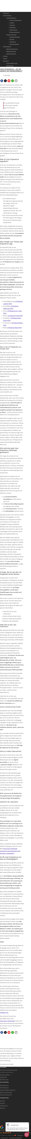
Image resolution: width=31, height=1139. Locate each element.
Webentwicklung (7, 46)
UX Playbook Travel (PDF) (15, 316)
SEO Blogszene (4, 1087)
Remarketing (13, 27)
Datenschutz (4, 1106)
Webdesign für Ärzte (11, 51)
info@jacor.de (4, 1012)
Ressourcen (6, 61)
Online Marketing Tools (11, 63)
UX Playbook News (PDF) (14, 328)
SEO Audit (12, 39)
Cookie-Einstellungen (15, 1138)
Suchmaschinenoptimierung (8, 1070)
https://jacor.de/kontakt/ (7, 1021)
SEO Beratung (13, 42)
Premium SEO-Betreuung (15, 20)
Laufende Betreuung (11, 18)
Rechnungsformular (6, 1092)
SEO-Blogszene (9, 65)
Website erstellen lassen (12, 49)
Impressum (4, 1138)
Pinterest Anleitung (6, 1095)
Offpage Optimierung (15, 32)
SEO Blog (5, 56)
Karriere (2, 1101)
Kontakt (5, 58)
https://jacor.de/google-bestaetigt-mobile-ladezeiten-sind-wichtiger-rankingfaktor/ (10, 851)
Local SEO (12, 22)
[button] (1, 80)
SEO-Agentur (6, 13)
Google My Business (14, 44)
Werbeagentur (4, 1085)
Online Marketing (7, 15)
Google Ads (12, 25)
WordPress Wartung (11, 53)
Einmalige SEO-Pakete (15, 37)
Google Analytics (13, 30)
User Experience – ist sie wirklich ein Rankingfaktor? (11, 70)
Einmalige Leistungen (11, 34)
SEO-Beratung (4, 1079)
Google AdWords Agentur (7, 1090)
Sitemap (2, 1108)
